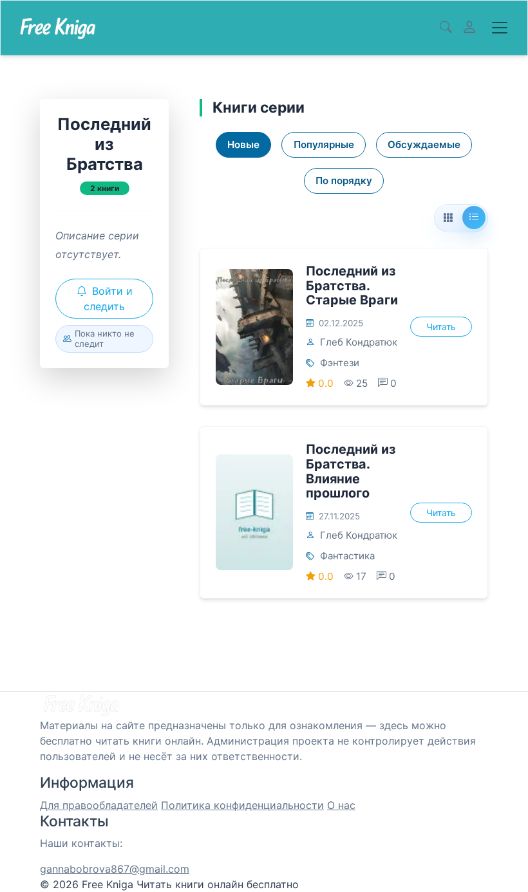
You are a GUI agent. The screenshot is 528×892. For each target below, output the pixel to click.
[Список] (474, 217)
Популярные (324, 144)
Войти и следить (108, 298)
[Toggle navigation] (499, 27)
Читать (441, 326)
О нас (341, 805)
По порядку (344, 180)
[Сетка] (448, 218)
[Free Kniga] (57, 28)
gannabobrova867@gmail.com (114, 868)
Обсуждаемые (424, 144)
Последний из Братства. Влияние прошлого (350, 471)
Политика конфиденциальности (242, 805)
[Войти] (469, 27)
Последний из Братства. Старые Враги (352, 285)
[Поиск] (445, 28)
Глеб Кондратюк (358, 342)
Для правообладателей (99, 805)
